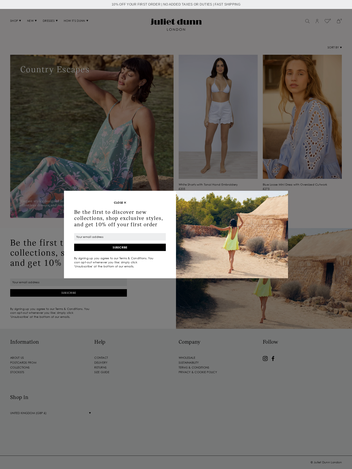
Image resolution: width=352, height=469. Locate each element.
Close (118, 202)
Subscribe (120, 247)
